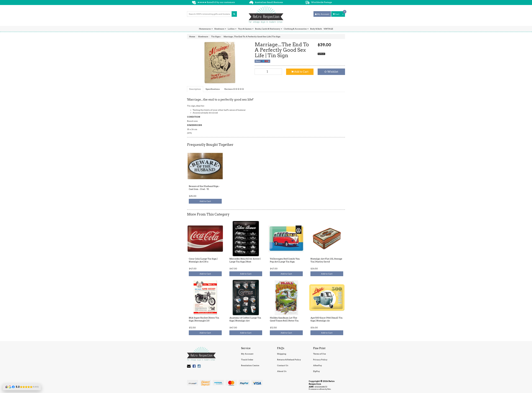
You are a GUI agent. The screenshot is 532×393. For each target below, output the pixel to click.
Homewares (205, 29)
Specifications (213, 89)
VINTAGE (328, 29)
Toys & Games (245, 29)
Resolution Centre (250, 365)
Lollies (231, 29)
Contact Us (282, 365)
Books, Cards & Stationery (268, 29)
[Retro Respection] (266, 14)
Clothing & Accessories (295, 29)
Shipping (281, 354)
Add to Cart (301, 71)
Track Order (247, 360)
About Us (281, 371)
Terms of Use (319, 354)
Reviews (228, 89)
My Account (247, 354)
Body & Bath (316, 29)
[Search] (234, 14)
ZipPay (316, 371)
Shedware (219, 29)
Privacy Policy (320, 360)
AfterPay (317, 365)
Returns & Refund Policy (289, 360)
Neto (329, 389)
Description (195, 89)
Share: (258, 61)
